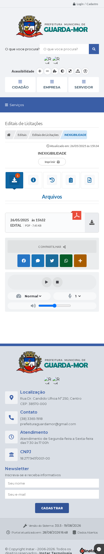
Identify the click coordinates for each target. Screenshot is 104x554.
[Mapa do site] (77, 71)
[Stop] (58, 282)
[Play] (47, 282)
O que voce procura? (22, 49)
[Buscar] (94, 49)
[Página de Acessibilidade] (85, 71)
